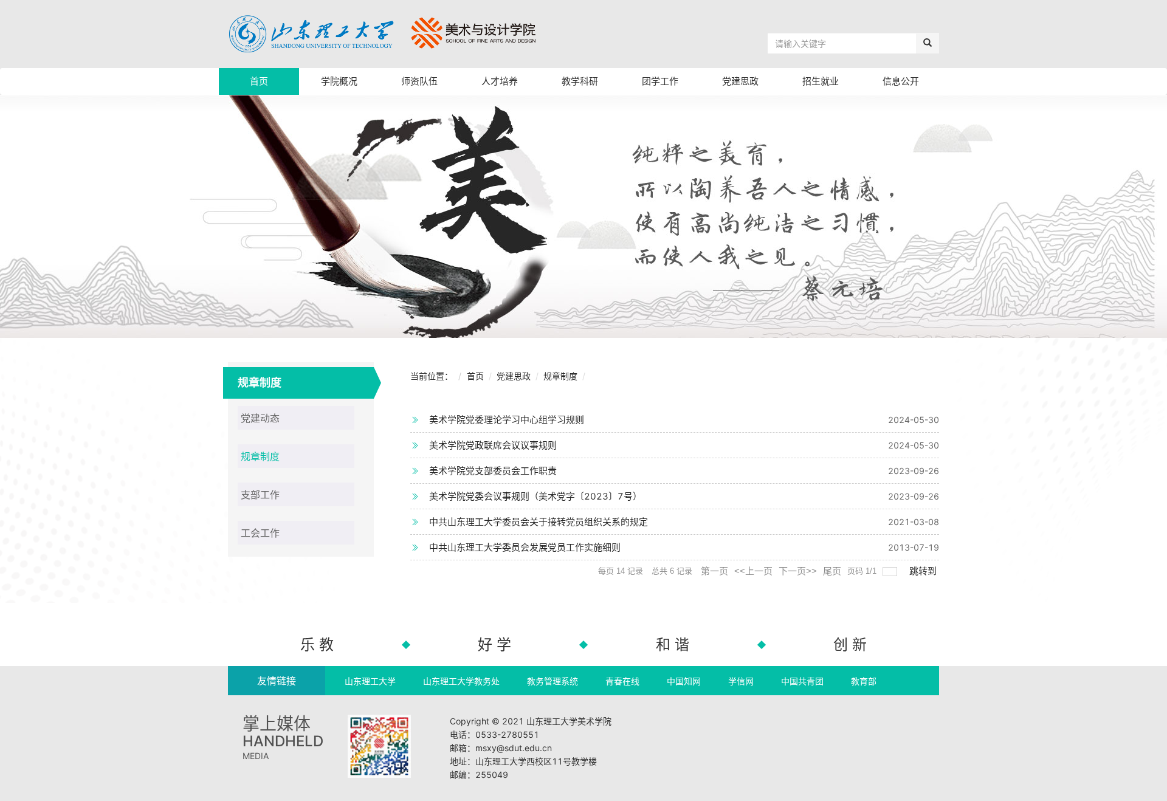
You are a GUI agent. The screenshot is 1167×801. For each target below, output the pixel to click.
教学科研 (580, 81)
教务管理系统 (552, 681)
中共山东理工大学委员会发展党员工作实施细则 (525, 547)
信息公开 (901, 81)
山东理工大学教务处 (461, 681)
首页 (259, 81)
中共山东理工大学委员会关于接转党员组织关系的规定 (538, 522)
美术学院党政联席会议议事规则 (493, 445)
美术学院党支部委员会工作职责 (493, 470)
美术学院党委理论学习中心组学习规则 (506, 419)
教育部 (863, 681)
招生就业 (820, 81)
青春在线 (622, 681)
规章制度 (560, 376)
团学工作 (660, 81)
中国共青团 (802, 681)
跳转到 (924, 571)
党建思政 (740, 81)
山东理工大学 (370, 681)
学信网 (741, 681)
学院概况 (339, 81)
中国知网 (684, 681)
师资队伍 (419, 81)
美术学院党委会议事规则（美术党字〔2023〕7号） (535, 496)
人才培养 (499, 81)
